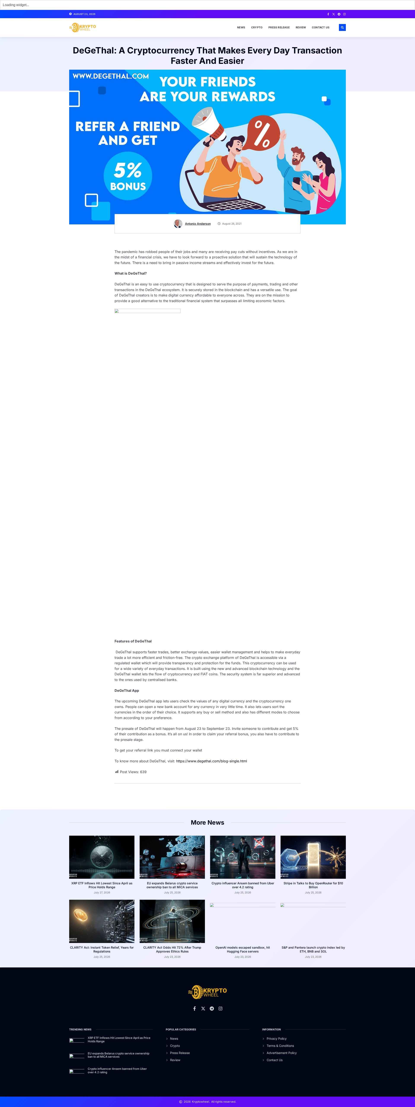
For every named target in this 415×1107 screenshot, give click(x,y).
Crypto (256, 27)
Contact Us (320, 27)
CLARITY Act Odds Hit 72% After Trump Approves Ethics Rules (172, 949)
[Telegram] (339, 14)
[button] (342, 27)
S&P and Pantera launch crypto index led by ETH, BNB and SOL (313, 949)
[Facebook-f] (328, 14)
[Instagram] (344, 14)
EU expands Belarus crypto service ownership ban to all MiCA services (172, 885)
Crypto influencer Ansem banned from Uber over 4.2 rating (243, 885)
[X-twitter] (333, 14)
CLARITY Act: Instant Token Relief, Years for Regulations (102, 949)
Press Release (279, 27)
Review (301, 27)
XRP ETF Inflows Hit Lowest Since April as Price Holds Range (101, 885)
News (241, 27)
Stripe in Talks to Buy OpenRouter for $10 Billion (313, 885)
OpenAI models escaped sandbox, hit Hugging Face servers (242, 949)
